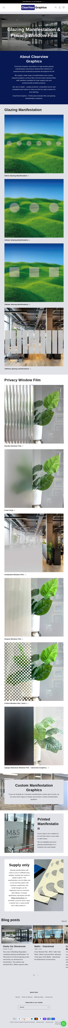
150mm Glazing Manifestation (16, 304)
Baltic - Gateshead (44, 946)
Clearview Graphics (19, 1022)
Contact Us (49, 997)
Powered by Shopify (29, 1022)
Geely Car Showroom (14, 946)
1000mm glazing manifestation (16, 369)
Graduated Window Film (14, 575)
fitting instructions (18, 898)
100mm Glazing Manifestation (16, 240)
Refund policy (39, 997)
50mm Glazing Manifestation (15, 176)
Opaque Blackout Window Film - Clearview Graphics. (25, 768)
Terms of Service (27, 997)
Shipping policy (59, 1023)
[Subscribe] (48, 1007)
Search (17, 997)
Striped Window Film (12, 639)
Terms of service (59, 1022)
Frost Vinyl (8, 510)
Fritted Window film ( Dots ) (15, 703)
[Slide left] (30, 975)
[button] (4, 7)
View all (64, 921)
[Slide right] (38, 975)
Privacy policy (49, 1022)
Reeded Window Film (12, 446)
